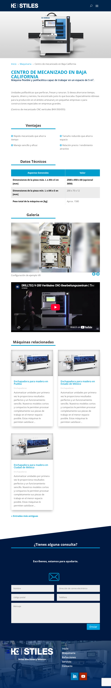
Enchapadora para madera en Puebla (31, 382)
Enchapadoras (20, 388)
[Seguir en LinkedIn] (74, 676)
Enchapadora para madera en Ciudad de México (31, 466)
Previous (93, 273)
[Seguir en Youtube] (83, 676)
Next (97, 273)
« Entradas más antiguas (24, 516)
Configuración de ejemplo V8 (25, 275)
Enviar (93, 627)
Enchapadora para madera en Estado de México (78, 382)
